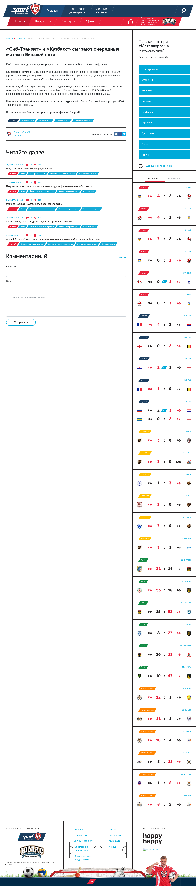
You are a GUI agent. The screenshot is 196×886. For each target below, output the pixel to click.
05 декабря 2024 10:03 (14, 165)
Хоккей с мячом (147, 689)
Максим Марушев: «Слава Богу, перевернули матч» (34, 204)
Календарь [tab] (174, 178)
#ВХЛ (23, 191)
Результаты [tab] (155, 178)
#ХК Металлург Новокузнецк (42, 191)
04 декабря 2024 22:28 (15, 218)
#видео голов (89, 226)
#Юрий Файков (108, 244)
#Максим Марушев (91, 209)
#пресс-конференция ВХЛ (32, 244)
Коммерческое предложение (82, 858)
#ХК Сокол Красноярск (69, 191)
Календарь (114, 840)
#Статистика (88, 191)
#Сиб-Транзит (45, 120)
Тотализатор (81, 835)
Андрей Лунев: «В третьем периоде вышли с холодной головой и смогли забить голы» (53, 239)
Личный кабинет (83, 840)
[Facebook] (120, 134)
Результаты (115, 835)
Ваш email (12, 281)
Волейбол (145, 432)
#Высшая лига (28, 120)
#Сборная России (37, 173)
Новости (113, 829)
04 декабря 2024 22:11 (14, 235)
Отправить (21, 322)
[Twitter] (124, 134)
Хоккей (13, 173)
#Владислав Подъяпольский (62, 173)
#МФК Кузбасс (62, 120)
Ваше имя (11, 266)
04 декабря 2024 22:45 (15, 200)
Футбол (13, 120)
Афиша (112, 846)
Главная (78, 829)
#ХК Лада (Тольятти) (87, 173)
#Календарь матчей (83, 120)
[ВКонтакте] (116, 134)
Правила (121, 257)
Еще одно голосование (158, 165)
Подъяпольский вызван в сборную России (29, 168)
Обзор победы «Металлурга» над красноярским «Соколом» (39, 221)
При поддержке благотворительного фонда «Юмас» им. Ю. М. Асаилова (150, 21)
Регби (143, 560)
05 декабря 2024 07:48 (14, 182)
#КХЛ (23, 173)
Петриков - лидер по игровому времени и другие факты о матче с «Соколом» (49, 186)
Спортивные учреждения (81, 848)
